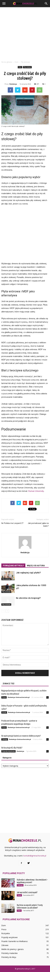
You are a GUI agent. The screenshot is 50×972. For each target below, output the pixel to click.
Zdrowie (4, 945)
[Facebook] (21, 863)
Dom (20, 67)
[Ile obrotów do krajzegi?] (8, 601)
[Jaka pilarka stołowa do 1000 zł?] (8, 588)
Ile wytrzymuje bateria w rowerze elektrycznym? (21, 735)
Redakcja (13, 84)
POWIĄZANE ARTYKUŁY (13, 566)
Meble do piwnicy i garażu (12, 949)
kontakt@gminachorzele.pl (34, 855)
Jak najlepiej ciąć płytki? (28, 572)
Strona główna (6, 62)
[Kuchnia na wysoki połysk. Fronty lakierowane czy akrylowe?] (8, 908)
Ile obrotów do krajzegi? (28, 598)
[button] (46, 3)
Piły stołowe (27, 67)
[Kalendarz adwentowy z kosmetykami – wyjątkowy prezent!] (8, 882)
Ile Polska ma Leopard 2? (12, 523)
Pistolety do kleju (8, 957)
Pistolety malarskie (9, 953)
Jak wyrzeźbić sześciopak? (27, 892)
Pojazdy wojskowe (8, 751)
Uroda (4, 712)
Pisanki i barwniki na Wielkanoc (14, 941)
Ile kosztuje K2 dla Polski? (11, 747)
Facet (19, 895)
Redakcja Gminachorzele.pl (19, 697)
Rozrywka (5, 933)
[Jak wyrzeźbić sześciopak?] (8, 895)
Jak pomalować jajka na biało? (38, 524)
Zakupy (4, 739)
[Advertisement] (25, 33)
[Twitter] (28, 863)
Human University (36, 491)
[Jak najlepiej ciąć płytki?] (8, 575)
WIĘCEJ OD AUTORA (36, 566)
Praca (4, 697)
